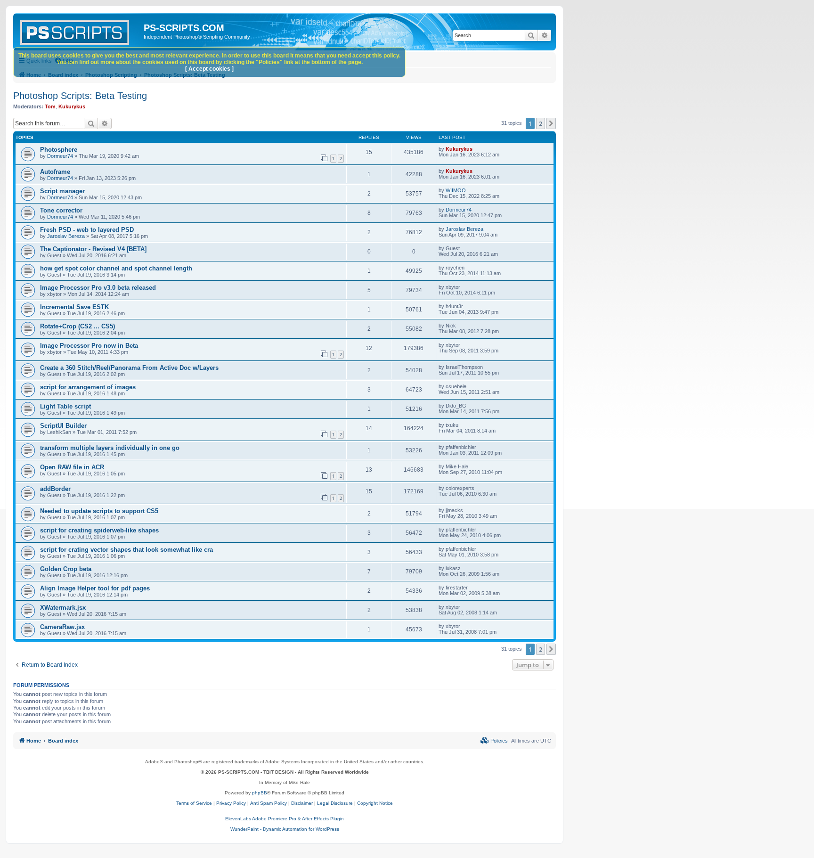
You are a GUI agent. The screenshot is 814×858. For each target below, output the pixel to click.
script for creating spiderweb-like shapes (99, 530)
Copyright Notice (375, 803)
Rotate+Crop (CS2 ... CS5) (77, 326)
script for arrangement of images (88, 387)
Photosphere (58, 149)
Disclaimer (302, 803)
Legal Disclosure (335, 803)
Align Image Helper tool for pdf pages (95, 588)
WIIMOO (456, 190)
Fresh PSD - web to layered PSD (87, 229)
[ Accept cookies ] (209, 68)
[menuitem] (494, 740)
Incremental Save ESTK (74, 307)
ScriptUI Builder (63, 425)
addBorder (55, 488)
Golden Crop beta (65, 568)
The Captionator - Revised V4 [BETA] (93, 249)
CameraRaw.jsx (62, 626)
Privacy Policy (231, 803)
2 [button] (540, 123)
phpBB (259, 792)
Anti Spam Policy (268, 803)
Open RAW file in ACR (72, 467)
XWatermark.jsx (63, 607)
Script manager (62, 191)
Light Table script (65, 406)
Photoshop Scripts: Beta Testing (80, 95)
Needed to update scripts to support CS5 (99, 511)
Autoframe (55, 171)
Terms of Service (194, 803)
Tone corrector (61, 210)
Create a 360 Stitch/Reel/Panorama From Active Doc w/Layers (129, 367)
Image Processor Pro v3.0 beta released (98, 287)
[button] (551, 123)
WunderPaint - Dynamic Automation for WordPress (284, 829)
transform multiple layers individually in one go (109, 447)
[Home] (80, 31)
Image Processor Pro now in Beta (89, 345)
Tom (50, 106)
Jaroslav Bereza (66, 236)
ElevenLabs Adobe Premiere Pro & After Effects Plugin (284, 818)
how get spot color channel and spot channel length (116, 268)
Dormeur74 (60, 156)
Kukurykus (71, 106)
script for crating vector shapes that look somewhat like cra (126, 549)
